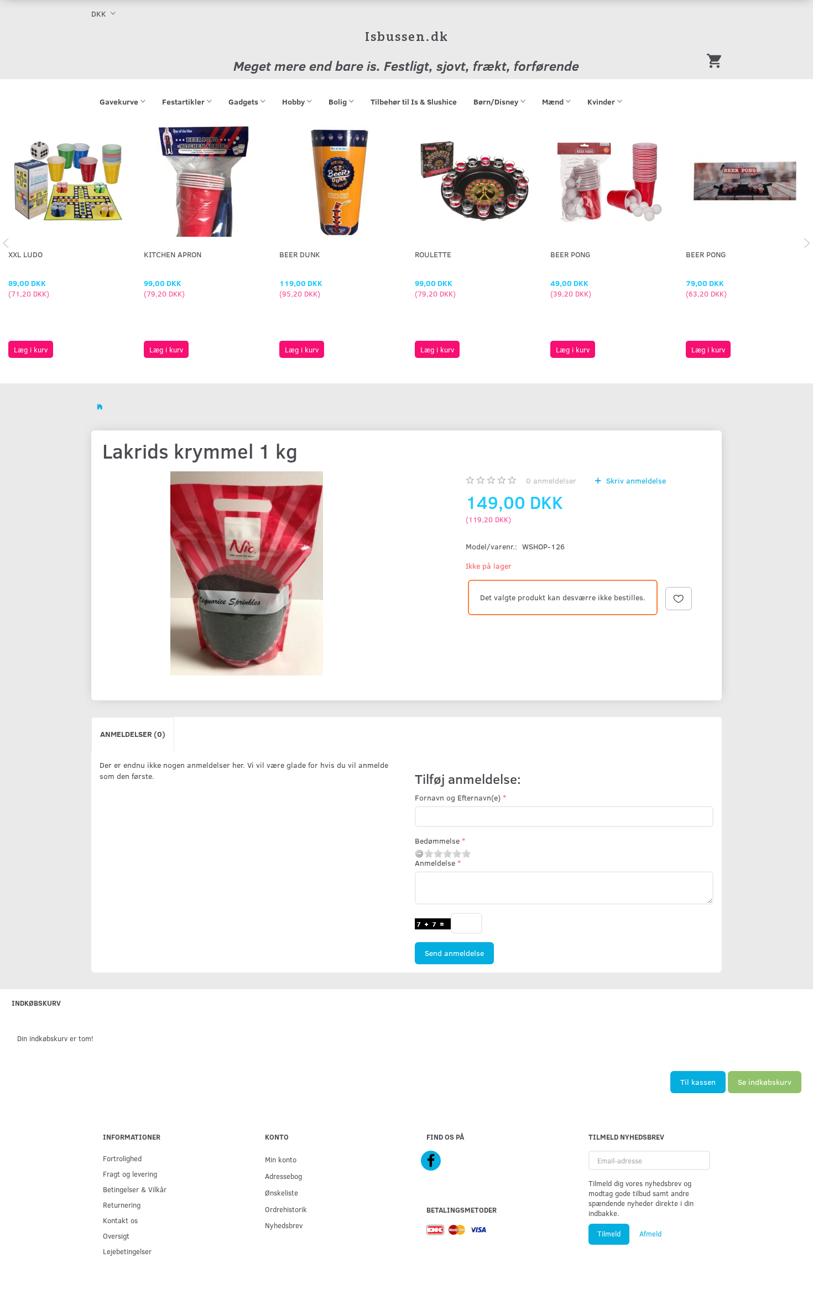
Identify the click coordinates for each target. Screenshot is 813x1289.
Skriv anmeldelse (635, 480)
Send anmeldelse (454, 953)
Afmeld (650, 1234)
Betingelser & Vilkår (134, 1189)
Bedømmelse (437, 840)
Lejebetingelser (127, 1251)
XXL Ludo (25, 254)
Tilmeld (609, 1234)
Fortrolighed (122, 1158)
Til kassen (698, 1082)
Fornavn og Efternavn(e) (458, 797)
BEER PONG (570, 254)
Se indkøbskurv (764, 1082)
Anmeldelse (435, 862)
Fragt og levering (130, 1173)
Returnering (121, 1204)
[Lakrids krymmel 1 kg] (247, 573)
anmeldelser (551, 480)
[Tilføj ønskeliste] (678, 598)
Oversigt (116, 1235)
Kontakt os (120, 1220)
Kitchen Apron (172, 254)
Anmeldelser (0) (132, 734)
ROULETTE (433, 254)
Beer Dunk (299, 254)
